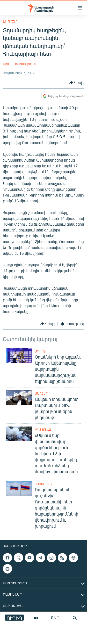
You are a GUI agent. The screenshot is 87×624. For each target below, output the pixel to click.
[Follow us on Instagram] (51, 557)
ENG (55, 618)
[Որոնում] (74, 618)
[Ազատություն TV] (36, 618)
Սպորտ (40, 351)
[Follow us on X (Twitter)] (18, 557)
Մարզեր (41, 393)
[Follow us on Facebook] (7, 557)
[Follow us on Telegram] (40, 557)
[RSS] (62, 557)
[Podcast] (73, 557)
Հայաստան (43, 484)
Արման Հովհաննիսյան (19, 64)
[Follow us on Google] (7, 568)
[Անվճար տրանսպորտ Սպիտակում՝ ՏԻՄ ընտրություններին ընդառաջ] (19, 397)
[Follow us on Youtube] (29, 557)
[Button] (76, 83)
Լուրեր (10, 21)
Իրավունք (43, 430)
